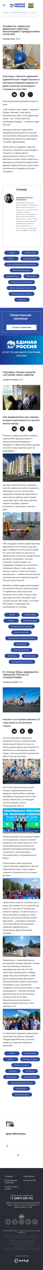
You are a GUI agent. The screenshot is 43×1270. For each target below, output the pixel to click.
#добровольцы (13, 276)
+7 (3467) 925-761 (21, 1198)
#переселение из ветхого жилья (21, 638)
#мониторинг (30, 656)
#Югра (10, 259)
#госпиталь (22, 300)
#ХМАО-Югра (30, 253)
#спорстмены (21, 1089)
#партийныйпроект (21, 650)
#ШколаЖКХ (21, 644)
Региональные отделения (11, 1181)
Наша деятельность (19, 12)
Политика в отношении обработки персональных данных (21, 1245)
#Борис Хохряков (21, 1065)
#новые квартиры (21, 632)
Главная (6, 12)
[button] (18, 1155)
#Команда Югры (30, 259)
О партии (9, 1176)
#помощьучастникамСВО (21, 282)
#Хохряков (30, 1071)
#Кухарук (13, 1071)
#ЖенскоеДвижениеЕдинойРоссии (21, 264)
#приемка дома (30, 621)
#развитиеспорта (22, 1094)
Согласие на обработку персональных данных (21, 1248)
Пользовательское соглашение (21, 1240)
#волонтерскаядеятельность (21, 288)
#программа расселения (22, 662)
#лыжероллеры (30, 1077)
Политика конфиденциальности (21, 1242)
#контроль (12, 656)
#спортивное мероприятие (21, 1083)
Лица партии (28, 1176)
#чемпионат (11, 1077)
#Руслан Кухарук (30, 1059)
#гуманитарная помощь (21, 294)
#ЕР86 (12, 253)
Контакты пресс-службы (12, 1188)
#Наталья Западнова (21, 270)
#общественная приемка (21, 626)
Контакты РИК (29, 1180)
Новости (33, 12)
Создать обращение (21, 327)
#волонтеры (31, 276)
